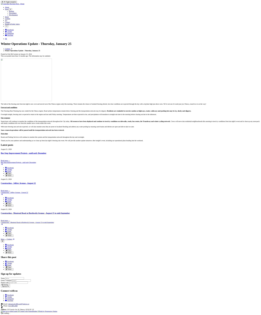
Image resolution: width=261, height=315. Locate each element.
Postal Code (5, 282)
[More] (10, 9)
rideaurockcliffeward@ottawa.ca (18, 304)
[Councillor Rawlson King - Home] (12, 4)
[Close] (2, 241)
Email (6, 280)
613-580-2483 (13, 306)
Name (3, 278)
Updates (8, 49)
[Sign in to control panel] (9, 311)
